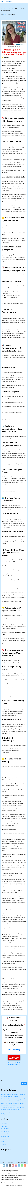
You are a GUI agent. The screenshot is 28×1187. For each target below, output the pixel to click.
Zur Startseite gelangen (14, 1064)
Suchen (3, 1081)
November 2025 (5, 1131)
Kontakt (3, 1162)
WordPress (19, 1185)
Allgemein (3, 1154)
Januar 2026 (4, 1126)
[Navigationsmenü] (25, 1)
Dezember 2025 (5, 1128)
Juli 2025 (3, 1141)
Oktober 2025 (4, 1134)
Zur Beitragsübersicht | (14, 1063)
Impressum (10, 1162)
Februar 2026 (4, 1123)
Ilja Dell (4, 14)
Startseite (3, 8)
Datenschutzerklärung (21, 1162)
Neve (7, 1185)
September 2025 (5, 1136)
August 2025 (4, 1139)
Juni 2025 (3, 1144)
